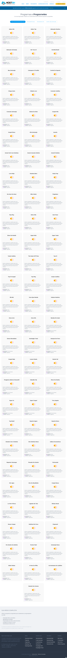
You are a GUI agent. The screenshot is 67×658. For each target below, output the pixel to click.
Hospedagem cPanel (39, 647)
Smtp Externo (38, 644)
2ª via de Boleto (60, 640)
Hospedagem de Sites (43, 3)
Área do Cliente (61, 3)
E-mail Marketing (39, 642)
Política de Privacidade (41, 654)
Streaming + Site (28, 644)
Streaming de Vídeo (28, 645)
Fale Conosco (60, 638)
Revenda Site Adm (50, 644)
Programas (27, 640)
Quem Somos (60, 642)
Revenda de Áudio (50, 638)
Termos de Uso (34, 654)
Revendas (52, 3)
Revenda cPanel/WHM (51, 642)
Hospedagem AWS (39, 645)
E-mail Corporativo (39, 640)
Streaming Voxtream (29, 638)
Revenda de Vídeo (50, 640)
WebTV (27, 3)
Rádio (23, 3)
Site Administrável (39, 638)
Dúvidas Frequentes (61, 644)
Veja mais (51, 8)
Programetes (34, 3)
